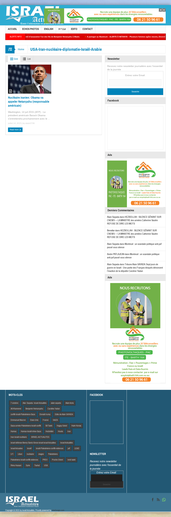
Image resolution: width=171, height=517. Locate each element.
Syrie (28, 465)
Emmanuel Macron (18, 420)
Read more (14, 129)
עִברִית (62, 29)
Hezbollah (49, 431)
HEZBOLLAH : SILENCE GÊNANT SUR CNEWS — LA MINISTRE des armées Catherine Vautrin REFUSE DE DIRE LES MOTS (134, 220)
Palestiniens (53, 454)
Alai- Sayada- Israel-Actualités (34, 403)
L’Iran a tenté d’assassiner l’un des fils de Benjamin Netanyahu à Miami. (36, 37)
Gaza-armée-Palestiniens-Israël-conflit (26, 425)
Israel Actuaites (17, 448)
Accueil (12, 29)
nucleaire (30, 454)
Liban (20, 454)
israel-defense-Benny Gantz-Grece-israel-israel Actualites (33, 442)
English (48, 29)
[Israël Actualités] (34, 15)
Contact (87, 29)
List (29, 59)
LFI (12, 454)
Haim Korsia (76, 425)
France (45, 420)
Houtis (60, 431)
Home (21, 49)
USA (46, 465)
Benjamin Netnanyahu (34, 408)
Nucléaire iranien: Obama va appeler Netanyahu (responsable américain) (28, 101)
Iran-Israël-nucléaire (19, 437)
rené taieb (71, 459)
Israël (29, 448)
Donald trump (45, 414)
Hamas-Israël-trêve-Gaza (31, 431)
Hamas (13, 431)
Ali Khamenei (16, 408)
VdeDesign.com (58, 510)
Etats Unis (34, 420)
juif (69, 448)
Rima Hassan (16, 465)
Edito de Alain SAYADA (64, 414)
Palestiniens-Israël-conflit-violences (24, 459)
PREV (45, 459)
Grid (15, 59)
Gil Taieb (48, 425)
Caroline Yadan (54, 408)
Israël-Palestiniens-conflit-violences (49, 448)
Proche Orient (57, 459)
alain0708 (30, 123)
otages (41, 454)
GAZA (55, 420)
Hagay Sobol (62, 425)
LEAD (76, 448)
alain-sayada (56, 403)
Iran (69, 431)
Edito (74, 29)
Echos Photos (30, 29)
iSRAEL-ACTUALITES (40, 437)
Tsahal (37, 465)
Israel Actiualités (66, 442)
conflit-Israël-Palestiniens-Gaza (23, 414)
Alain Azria (69, 403)
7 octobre (14, 403)
